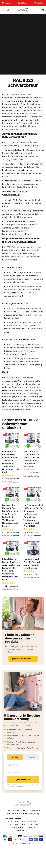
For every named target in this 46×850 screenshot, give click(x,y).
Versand (24, 810)
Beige (17, 821)
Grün (16, 824)
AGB (20, 814)
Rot (29, 821)
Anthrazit (21, 827)
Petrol (30, 824)
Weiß (10, 821)
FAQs (8, 810)
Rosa (35, 821)
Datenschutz (11, 814)
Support (16, 810)
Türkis (22, 824)
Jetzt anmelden (23, 779)
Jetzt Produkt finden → (23, 658)
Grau (13, 827)
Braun (9, 824)
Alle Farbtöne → (23, 830)
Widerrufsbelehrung (32, 814)
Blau (36, 824)
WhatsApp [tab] (31, 757)
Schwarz (30, 827)
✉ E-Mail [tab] (15, 757)
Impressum (34, 810)
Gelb (23, 821)
